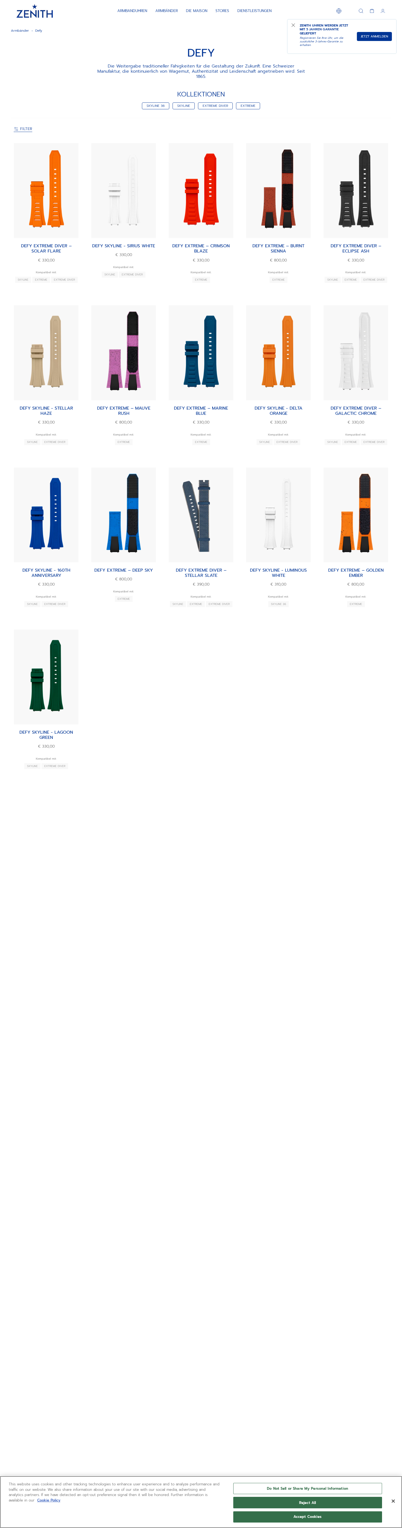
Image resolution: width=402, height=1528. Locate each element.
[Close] (393, 1501)
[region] (201, 1502)
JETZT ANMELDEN (374, 36)
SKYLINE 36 (156, 105)
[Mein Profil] (383, 11)
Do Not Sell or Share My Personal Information (307, 1488)
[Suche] (361, 11)
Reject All (307, 1502)
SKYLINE (183, 105)
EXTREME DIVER (215, 105)
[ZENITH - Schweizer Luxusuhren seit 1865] (34, 11)
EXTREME (248, 105)
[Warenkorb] (372, 11)
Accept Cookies (307, 1516)
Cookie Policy (48, 1500)
